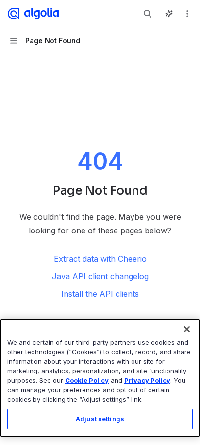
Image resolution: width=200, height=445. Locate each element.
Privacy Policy (147, 380)
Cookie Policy (87, 380)
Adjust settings (100, 419)
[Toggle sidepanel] (169, 13)
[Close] (187, 329)
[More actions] (187, 13)
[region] (100, 378)
